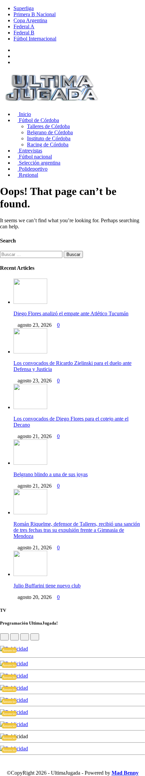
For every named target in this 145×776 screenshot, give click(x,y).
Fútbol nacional (35, 157)
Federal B (23, 32)
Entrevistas (30, 150)
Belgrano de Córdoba (50, 132)
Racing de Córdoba (47, 144)
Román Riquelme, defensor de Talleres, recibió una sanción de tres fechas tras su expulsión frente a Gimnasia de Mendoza (76, 530)
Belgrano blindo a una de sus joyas (50, 474)
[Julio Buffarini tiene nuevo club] (30, 574)
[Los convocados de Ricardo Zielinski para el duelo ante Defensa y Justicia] (30, 351)
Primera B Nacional (34, 14)
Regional (28, 175)
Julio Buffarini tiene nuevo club (47, 585)
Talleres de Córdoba (48, 126)
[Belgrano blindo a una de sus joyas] (30, 463)
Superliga (23, 8)
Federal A (23, 26)
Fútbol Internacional (34, 38)
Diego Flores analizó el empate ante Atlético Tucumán (70, 313)
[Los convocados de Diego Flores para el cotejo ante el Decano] (30, 407)
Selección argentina (39, 163)
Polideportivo (33, 169)
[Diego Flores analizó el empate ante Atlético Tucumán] (30, 302)
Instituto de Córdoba (48, 138)
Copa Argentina (30, 20)
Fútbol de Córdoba (38, 120)
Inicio (24, 114)
